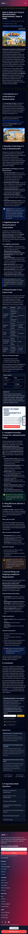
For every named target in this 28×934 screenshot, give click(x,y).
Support (3, 899)
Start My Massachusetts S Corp (12, 426)
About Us (3, 880)
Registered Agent (5, 866)
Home (2, 8)
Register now (14, 371)
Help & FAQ (4, 885)
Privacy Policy (4, 915)
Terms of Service (5, 912)
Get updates (21, 715)
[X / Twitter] (2, 922)
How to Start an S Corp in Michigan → (20, 775)
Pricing (3, 874)
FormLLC (21, 351)
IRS (5, 473)
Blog (2, 896)
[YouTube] (9, 922)
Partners (3, 890)
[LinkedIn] (5, 922)
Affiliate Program (5, 888)
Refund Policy (4, 917)
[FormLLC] (4, 3)
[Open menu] (25, 3)
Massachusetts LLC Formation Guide (12, 733)
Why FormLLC (4, 882)
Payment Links (4, 906)
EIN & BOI (3, 869)
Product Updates (5, 904)
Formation (3, 864)
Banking (3, 871)
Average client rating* (8, 385)
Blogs (5, 8)
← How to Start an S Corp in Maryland (8, 775)
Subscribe (14, 852)
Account (3, 901)
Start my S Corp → (14, 931)
